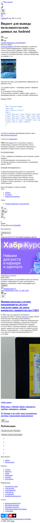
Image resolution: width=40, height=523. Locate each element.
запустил (25, 317)
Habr (13, 521)
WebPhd (4, 18)
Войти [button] (3, 13)
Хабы (7, 473)
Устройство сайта (11, 486)
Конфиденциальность (13, 496)
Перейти (4, 285)
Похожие (17, 431)
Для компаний (10, 490)
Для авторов (9, 488)
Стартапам (9, 511)
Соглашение (9, 494)
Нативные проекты (12, 507)
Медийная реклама (12, 505)
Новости (8, 471)
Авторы (8, 477)
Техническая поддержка (22, 519)
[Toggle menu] (2, 2)
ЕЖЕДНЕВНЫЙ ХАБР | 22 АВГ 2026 (15, 290)
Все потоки (8, 2)
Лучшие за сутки (7, 431)
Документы (9, 492)
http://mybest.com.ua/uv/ (9, 135)
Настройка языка (7, 519)
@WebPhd (17, 225)
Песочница (9, 479)
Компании (9, 475)
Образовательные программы (16, 509)
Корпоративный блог (13, 503)
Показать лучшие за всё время (12, 435)
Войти (7, 460)
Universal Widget (7, 46)
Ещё (7, 421)
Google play (13, 139)
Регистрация (9, 462)
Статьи (7, 469)
